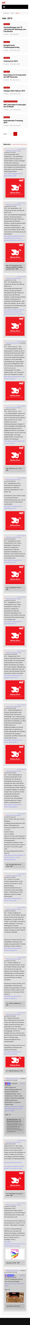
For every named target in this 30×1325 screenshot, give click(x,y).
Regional (6, 24)
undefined (22, 1083)
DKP (8, 1083)
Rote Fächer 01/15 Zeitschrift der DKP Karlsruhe (15, 76)
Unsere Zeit (10, 1275)
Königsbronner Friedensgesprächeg (11, 46)
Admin (7, 34)
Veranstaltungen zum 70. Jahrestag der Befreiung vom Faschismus (15, 29)
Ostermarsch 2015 (11, 61)
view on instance (21, 149)
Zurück (5, 134)
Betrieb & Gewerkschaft (10, 101)
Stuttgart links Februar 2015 (14, 91)
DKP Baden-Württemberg (12, 150)
